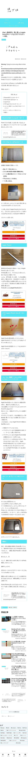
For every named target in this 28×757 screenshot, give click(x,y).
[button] (25, 407)
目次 (12, 94)
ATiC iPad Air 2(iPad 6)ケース (11, 99)
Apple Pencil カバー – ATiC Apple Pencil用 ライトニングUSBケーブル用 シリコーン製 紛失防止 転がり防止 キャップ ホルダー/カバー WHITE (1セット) (17, 355)
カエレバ (19, 227)
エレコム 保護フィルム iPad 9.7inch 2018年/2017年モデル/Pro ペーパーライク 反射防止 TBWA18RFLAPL (17, 455)
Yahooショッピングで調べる (13, 238)
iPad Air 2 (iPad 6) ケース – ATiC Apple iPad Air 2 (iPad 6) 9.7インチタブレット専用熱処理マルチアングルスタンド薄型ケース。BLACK (17, 223)
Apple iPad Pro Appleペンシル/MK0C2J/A (17, 293)
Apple (11, 607)
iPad (16, 607)
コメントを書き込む (14, 711)
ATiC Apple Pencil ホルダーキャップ (12, 104)
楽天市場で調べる (13, 235)
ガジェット (5, 607)
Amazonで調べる (13, 231)
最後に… (6, 112)
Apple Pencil (7, 101)
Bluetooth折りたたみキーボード (11, 97)
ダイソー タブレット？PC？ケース (12, 110)
